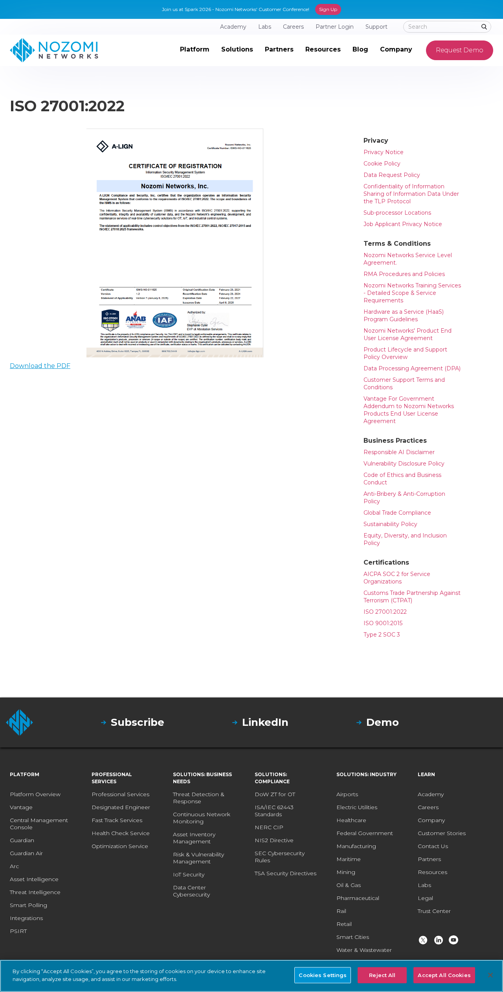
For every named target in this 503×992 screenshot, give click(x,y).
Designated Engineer (121, 807)
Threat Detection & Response (198, 798)
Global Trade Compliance (397, 512)
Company (431, 820)
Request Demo (459, 50)
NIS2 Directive (274, 840)
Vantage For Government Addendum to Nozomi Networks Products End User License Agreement (408, 410)
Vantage (21, 807)
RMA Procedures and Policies (404, 274)
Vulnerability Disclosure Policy (403, 463)
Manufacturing (356, 846)
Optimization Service (120, 846)
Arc (14, 866)
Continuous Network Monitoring (201, 818)
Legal (425, 898)
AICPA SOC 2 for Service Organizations (396, 578)
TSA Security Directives (285, 873)
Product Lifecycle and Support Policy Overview (405, 353)
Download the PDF (40, 366)
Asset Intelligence (34, 879)
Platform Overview (35, 794)
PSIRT (18, 931)
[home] (54, 50)
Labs (424, 885)
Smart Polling (28, 905)
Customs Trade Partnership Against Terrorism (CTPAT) (412, 596)
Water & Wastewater (364, 949)
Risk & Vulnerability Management (198, 858)
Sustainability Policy (390, 524)
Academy (431, 794)
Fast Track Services (117, 820)
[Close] (490, 975)
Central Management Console (39, 824)
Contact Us (433, 846)
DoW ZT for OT (275, 794)
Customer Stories (442, 833)
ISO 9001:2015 (382, 623)
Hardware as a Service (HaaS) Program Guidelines (403, 315)
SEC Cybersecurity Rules (280, 857)
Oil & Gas (348, 885)
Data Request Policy (391, 175)
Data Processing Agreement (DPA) (412, 368)
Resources (432, 872)
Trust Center (434, 911)
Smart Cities (352, 936)
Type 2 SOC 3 (381, 634)
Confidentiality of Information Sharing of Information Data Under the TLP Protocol (411, 194)
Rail (341, 911)
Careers (428, 807)
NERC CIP (269, 827)
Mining (345, 872)
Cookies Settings (323, 975)
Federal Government (364, 833)
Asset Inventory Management (194, 838)
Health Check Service (121, 833)
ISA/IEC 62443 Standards (274, 811)
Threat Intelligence (35, 892)
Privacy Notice (383, 152)
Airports (347, 794)
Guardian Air (26, 853)
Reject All (382, 975)
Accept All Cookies (444, 975)
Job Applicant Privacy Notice (402, 224)
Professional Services (120, 794)
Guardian (22, 840)
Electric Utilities (356, 807)
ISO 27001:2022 (385, 611)
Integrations (26, 918)
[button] (194, 50)
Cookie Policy (381, 163)
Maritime (348, 859)
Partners (429, 859)
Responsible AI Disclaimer (399, 452)
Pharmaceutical (357, 898)
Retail (344, 924)
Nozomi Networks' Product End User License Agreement (407, 334)
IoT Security (188, 874)
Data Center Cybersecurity (191, 891)
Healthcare (351, 820)
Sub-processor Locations (397, 212)
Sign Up (328, 9)
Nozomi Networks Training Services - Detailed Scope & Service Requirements (412, 293)
